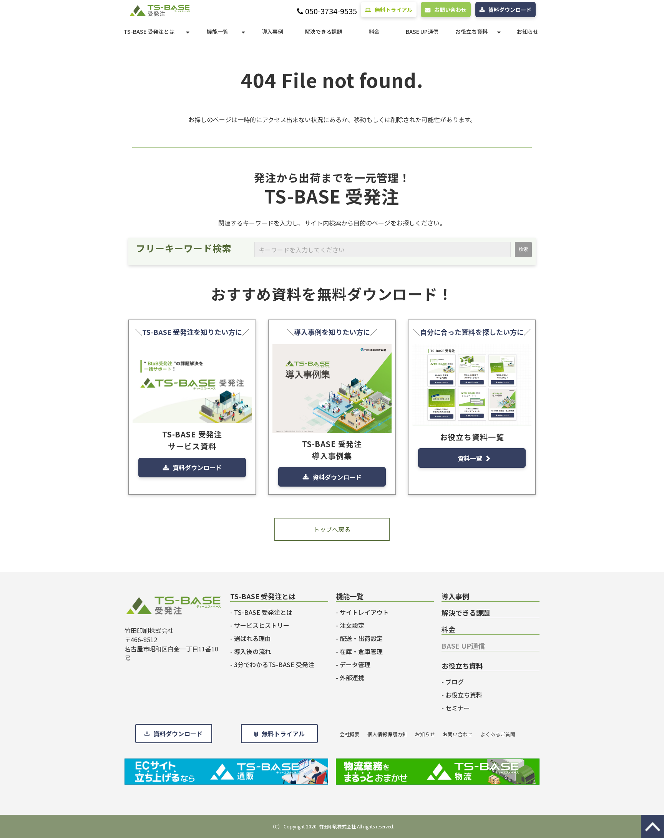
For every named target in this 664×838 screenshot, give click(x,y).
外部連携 (352, 677)
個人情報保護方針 (387, 734)
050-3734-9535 (331, 11)
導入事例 (272, 31)
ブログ (454, 681)
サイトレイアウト (364, 612)
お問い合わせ (450, 9)
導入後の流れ (252, 651)
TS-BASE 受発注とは (149, 31)
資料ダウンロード (509, 9)
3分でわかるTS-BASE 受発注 (274, 664)
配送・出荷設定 (361, 638)
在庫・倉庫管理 (361, 651)
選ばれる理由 (252, 638)
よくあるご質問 (497, 734)
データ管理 (355, 664)
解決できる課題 (323, 31)
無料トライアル (393, 9)
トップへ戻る (332, 529)
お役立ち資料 (471, 31)
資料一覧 (470, 458)
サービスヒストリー (261, 625)
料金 (374, 31)
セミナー (457, 707)
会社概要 (350, 734)
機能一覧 (217, 31)
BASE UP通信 (422, 31)
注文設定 (352, 625)
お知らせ (527, 31)
